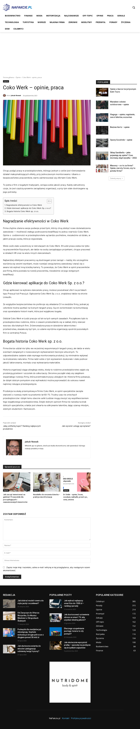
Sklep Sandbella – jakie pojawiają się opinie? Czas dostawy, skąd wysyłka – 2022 (123, 155)
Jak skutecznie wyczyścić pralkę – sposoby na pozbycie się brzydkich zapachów (77, 645)
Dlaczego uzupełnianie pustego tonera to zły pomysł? (74, 631)
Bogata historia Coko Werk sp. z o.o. (23, 211)
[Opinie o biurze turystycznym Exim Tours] (102, 92)
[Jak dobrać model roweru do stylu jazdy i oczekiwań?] (9, 603)
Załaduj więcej (115, 178)
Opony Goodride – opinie (121, 140)
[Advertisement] (70, 52)
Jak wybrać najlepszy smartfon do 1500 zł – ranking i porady (74, 603)
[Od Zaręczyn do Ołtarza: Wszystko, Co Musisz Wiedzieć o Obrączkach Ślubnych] (9, 616)
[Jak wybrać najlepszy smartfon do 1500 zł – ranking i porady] (55, 603)
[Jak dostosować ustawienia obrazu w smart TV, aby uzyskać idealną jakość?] (55, 617)
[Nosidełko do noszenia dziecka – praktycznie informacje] (46, 482)
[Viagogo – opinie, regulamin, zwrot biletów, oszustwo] (102, 117)
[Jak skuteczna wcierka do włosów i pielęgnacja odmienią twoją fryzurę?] (9, 649)
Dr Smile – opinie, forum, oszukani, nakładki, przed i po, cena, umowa (75, 497)
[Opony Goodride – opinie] (102, 143)
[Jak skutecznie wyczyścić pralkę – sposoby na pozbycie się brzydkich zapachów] (55, 645)
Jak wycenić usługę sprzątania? (76, 426)
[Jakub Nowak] (5, 95)
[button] (133, 7)
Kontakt (65, 718)
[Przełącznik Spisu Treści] (48, 201)
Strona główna (8, 77)
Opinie (18, 77)
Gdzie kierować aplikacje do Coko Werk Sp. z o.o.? (29, 208)
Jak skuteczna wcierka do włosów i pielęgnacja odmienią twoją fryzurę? (29, 648)
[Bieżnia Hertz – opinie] (102, 130)
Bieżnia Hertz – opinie (119, 127)
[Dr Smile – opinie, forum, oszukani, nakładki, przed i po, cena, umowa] (77, 482)
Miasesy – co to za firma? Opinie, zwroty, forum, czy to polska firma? (122, 168)
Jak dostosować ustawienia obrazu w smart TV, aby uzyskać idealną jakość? (76, 617)
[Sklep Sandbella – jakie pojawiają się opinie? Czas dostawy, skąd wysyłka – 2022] (102, 155)
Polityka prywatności (81, 718)
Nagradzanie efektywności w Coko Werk (24, 205)
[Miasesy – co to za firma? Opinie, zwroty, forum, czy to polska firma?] (102, 168)
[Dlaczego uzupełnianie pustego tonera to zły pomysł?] (55, 631)
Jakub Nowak (16, 95)
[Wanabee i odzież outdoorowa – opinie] (102, 105)
